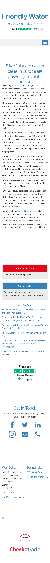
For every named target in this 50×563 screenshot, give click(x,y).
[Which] (25, 538)
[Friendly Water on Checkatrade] (25, 549)
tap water (35, 88)
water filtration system (28, 211)
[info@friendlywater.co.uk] (37, 435)
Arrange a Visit (25, 286)
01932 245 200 (9, 492)
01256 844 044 (34, 472)
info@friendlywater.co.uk (13, 497)
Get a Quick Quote (25, 268)
